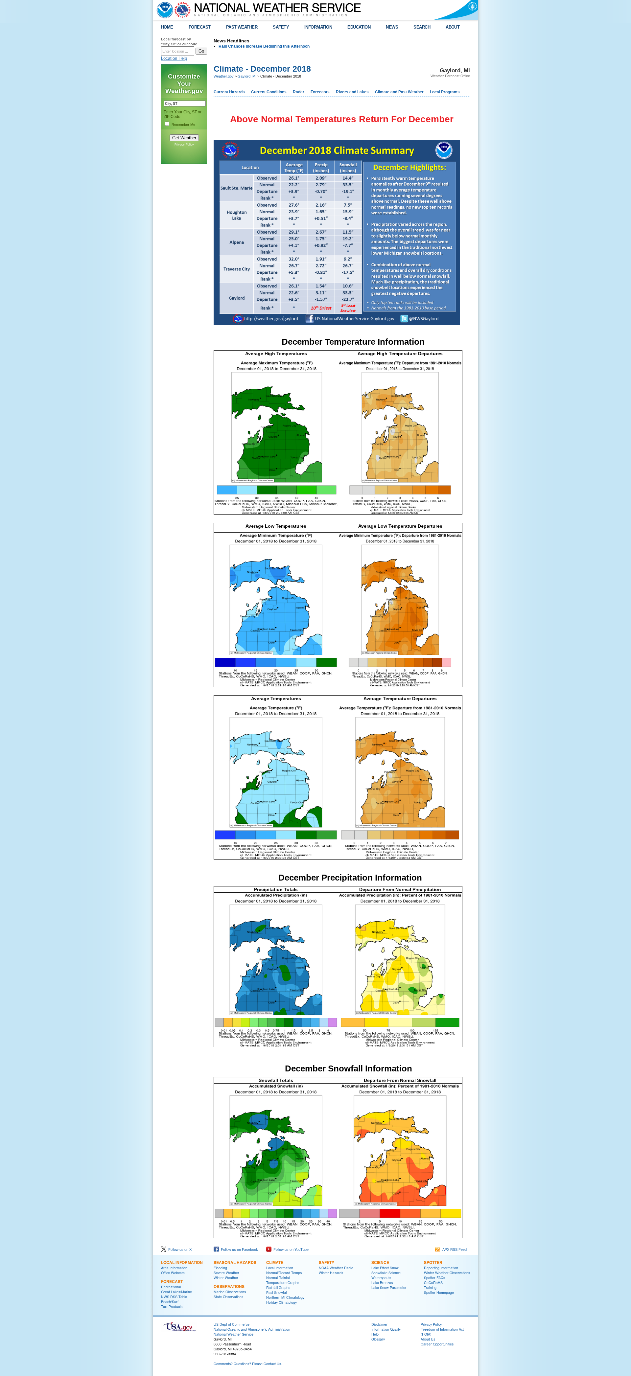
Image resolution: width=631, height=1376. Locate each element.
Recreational (171, 1286)
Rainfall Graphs (278, 1287)
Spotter (433, 1262)
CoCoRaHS (433, 1282)
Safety (326, 1262)
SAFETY (281, 27)
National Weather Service (233, 1334)
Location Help (174, 58)
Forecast (172, 1281)
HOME (167, 27)
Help (375, 1334)
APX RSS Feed (453, 1249)
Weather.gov (224, 76)
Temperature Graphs (282, 1282)
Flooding (220, 1267)
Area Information (174, 1267)
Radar (298, 92)
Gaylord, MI (247, 76)
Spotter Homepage (439, 1292)
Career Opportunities (437, 1344)
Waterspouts (381, 1277)
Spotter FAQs (434, 1277)
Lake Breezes (382, 1282)
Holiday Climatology (281, 1302)
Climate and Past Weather (399, 92)
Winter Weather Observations (447, 1272)
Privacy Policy (184, 144)
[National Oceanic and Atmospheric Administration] (163, 10)
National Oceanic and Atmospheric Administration (252, 1329)
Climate (274, 1262)
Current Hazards (229, 92)
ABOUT (452, 27)
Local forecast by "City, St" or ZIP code (179, 41)
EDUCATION (358, 27)
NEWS (392, 27)
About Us (428, 1339)
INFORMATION (318, 27)
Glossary (378, 1339)
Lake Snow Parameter (389, 1287)
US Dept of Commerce (231, 1324)
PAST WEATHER (242, 27)
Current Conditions (269, 92)
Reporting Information (441, 1267)
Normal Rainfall (278, 1277)
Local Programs (445, 92)
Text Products (171, 1306)
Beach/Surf (169, 1301)
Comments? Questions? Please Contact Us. (248, 1363)
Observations (229, 1286)
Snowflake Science (386, 1272)
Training (430, 1287)
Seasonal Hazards (235, 1262)
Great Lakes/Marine (176, 1291)
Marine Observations (230, 1291)
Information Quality (386, 1329)
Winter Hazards (331, 1272)
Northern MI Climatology (285, 1297)
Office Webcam (173, 1272)
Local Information (182, 1262)
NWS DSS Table (174, 1296)
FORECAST (200, 27)
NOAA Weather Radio (336, 1267)
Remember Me (183, 124)
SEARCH (421, 27)
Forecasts (320, 92)
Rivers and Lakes (352, 92)
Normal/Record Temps (284, 1272)
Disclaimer (379, 1324)
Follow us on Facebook (238, 1249)
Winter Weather (226, 1277)
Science (380, 1262)
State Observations (228, 1296)
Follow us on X (179, 1249)
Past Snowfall (276, 1292)
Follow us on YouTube (290, 1249)
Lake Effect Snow (385, 1267)
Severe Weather (226, 1272)
